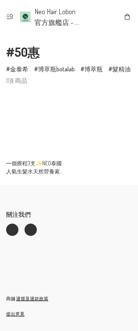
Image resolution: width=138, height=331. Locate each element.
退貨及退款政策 (32, 298)
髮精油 (121, 69)
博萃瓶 (93, 69)
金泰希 (19, 69)
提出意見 (15, 314)
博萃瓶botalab (56, 69)
